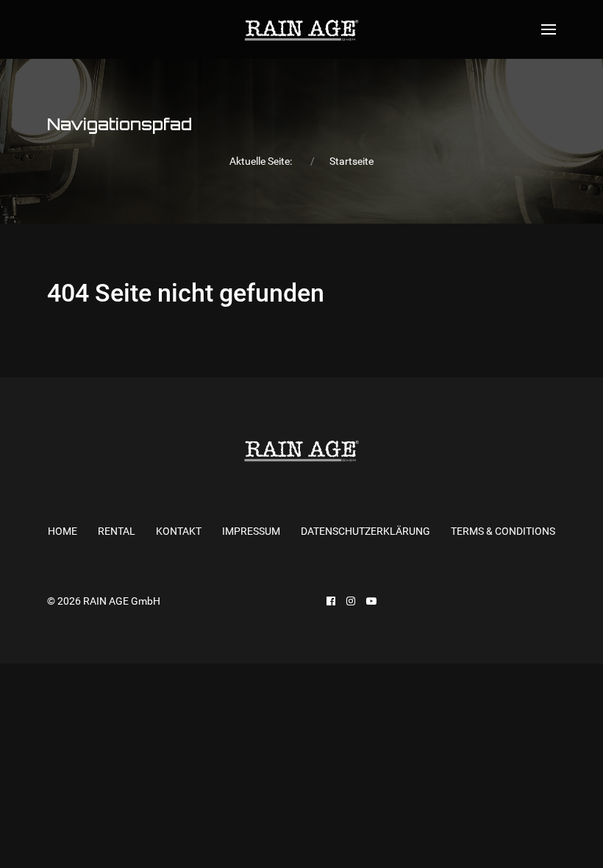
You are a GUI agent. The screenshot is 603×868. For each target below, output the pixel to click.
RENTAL (116, 531)
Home (62, 531)
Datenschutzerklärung (365, 531)
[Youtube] (371, 601)
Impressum (251, 531)
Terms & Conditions (503, 531)
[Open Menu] (548, 29)
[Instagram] (350, 601)
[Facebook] (331, 601)
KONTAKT (178, 531)
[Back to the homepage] (301, 29)
